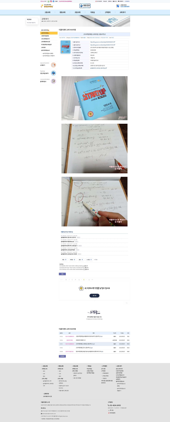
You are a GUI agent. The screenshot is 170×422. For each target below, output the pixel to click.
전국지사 (109, 1)
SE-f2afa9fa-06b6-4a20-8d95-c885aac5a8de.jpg (72, 266)
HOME (44, 21)
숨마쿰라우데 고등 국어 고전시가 (68, 237)
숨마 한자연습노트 (45, 50)
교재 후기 (49, 21)
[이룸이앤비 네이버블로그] (48, 1)
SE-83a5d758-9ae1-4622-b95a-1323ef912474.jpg (72, 267)
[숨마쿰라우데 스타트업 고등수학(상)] (65, 46)
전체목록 (62, 356)
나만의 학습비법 (45, 36)
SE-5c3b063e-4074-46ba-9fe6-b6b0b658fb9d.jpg (72, 269)
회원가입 (127, 1)
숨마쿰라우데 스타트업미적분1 (68, 250)
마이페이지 (121, 1)
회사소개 (105, 1)
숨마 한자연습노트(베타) (48, 53)
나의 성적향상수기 (45, 39)
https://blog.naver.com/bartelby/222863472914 (102, 45)
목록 (62, 274)
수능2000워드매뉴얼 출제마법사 (65, 1)
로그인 (115, 1)
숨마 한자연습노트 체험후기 (49, 55)
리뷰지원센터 (99, 1)
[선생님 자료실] (47, 6)
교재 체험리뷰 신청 (45, 41)
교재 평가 (43, 47)
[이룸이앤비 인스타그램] (51, 1)
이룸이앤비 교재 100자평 (67, 30)
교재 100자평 (54, 21)
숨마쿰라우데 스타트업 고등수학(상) (98, 68)
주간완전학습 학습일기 (46, 44)
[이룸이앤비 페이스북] (53, 1)
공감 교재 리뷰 (44, 30)
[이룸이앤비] (85, 6)
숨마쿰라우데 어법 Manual (67, 241)
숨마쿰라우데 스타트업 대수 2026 (69, 254)
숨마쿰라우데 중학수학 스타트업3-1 (69, 245)
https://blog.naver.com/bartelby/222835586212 (102, 42)
